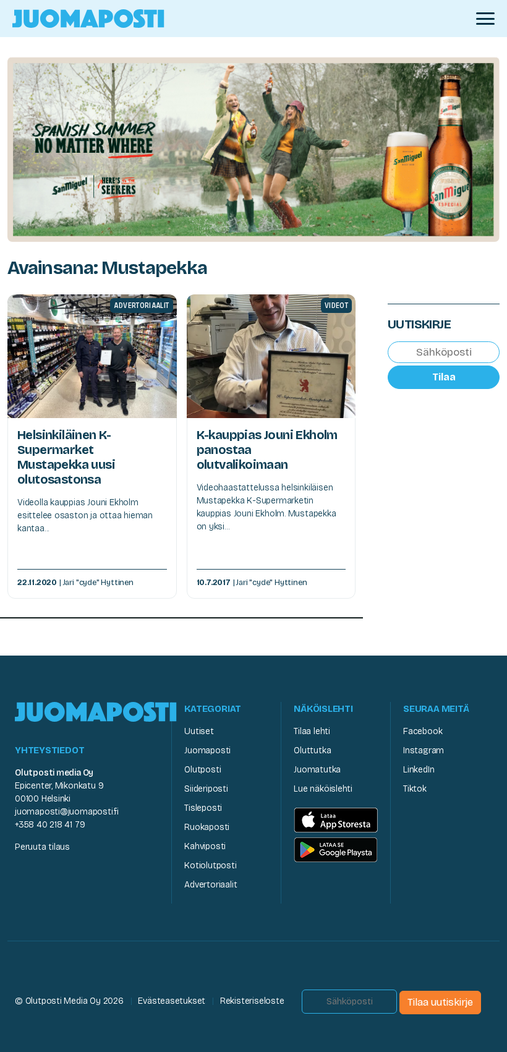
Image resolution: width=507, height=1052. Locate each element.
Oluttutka (312, 750)
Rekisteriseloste (252, 1001)
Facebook (422, 731)
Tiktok (415, 789)
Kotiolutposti (210, 865)
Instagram (423, 750)
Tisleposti (203, 808)
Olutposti (202, 769)
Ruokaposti (206, 827)
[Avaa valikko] (485, 18)
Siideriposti (206, 789)
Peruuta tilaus (42, 847)
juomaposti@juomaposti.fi (67, 811)
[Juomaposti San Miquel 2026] (253, 148)
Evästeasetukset (171, 1001)
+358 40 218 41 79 (50, 824)
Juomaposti (207, 750)
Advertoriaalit (210, 884)
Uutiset (199, 731)
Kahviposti (205, 846)
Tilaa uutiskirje (440, 1002)
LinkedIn (418, 769)
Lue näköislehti (323, 789)
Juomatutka (317, 769)
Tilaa (444, 377)
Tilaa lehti (312, 731)
